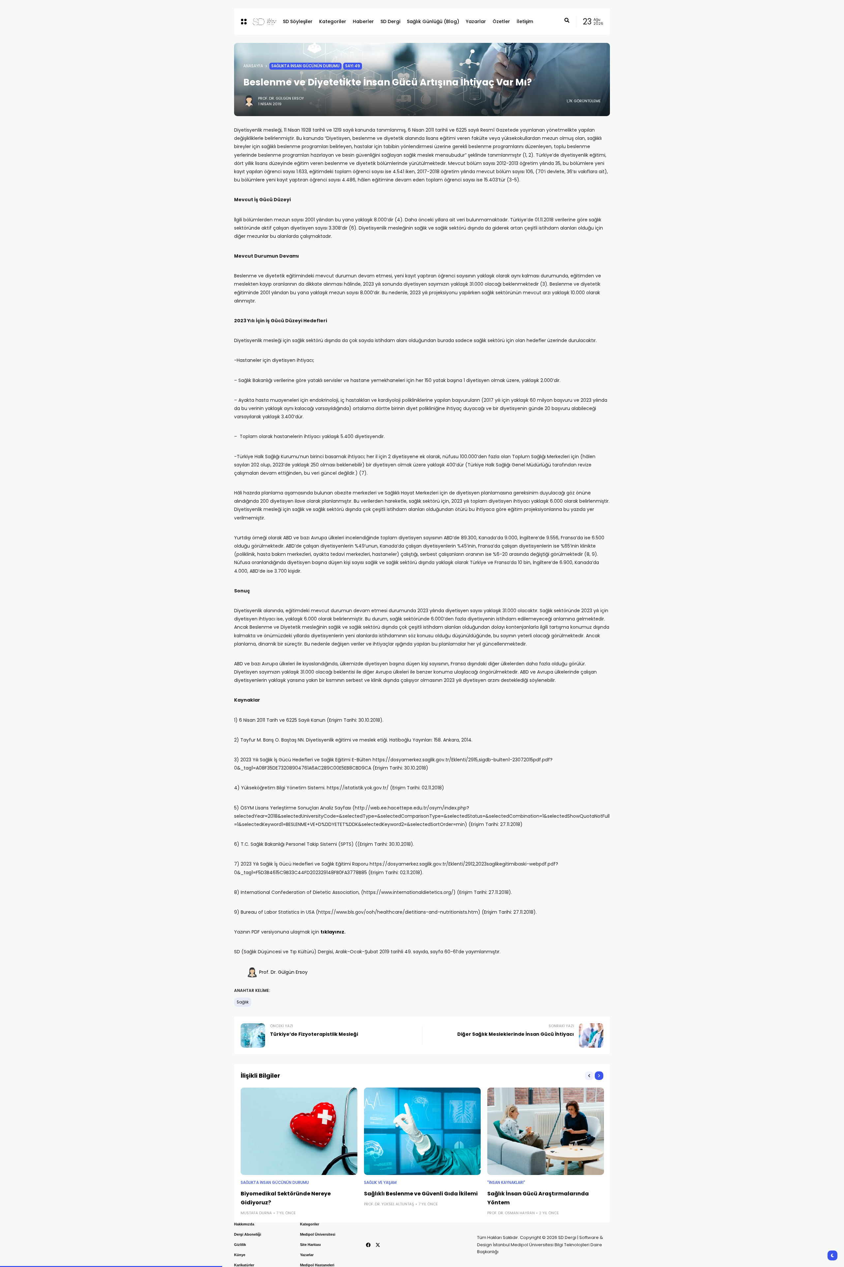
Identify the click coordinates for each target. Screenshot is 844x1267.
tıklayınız (332, 932)
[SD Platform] (262, 21)
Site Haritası (310, 1245)
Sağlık (243, 1002)
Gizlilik (240, 1245)
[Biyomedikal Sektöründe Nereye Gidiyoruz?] (299, 1131)
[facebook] (368, 1245)
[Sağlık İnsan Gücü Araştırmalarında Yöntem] (545, 1131)
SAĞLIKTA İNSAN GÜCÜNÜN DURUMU (305, 66)
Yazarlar (307, 1255)
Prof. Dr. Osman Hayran (511, 1213)
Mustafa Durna (256, 1213)
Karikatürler (244, 1265)
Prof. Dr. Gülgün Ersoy (281, 98)
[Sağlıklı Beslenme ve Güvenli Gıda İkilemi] (422, 1131)
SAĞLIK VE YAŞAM (380, 1182)
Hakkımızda (244, 1224)
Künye (239, 1255)
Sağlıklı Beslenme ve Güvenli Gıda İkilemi (421, 1193)
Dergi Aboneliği (247, 1234)
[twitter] (378, 1245)
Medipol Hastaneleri (317, 1265)
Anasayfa (253, 66)
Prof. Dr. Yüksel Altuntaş (389, 1204)
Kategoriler (309, 1224)
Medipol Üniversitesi (317, 1234)
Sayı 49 (352, 66)
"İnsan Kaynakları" (506, 1182)
